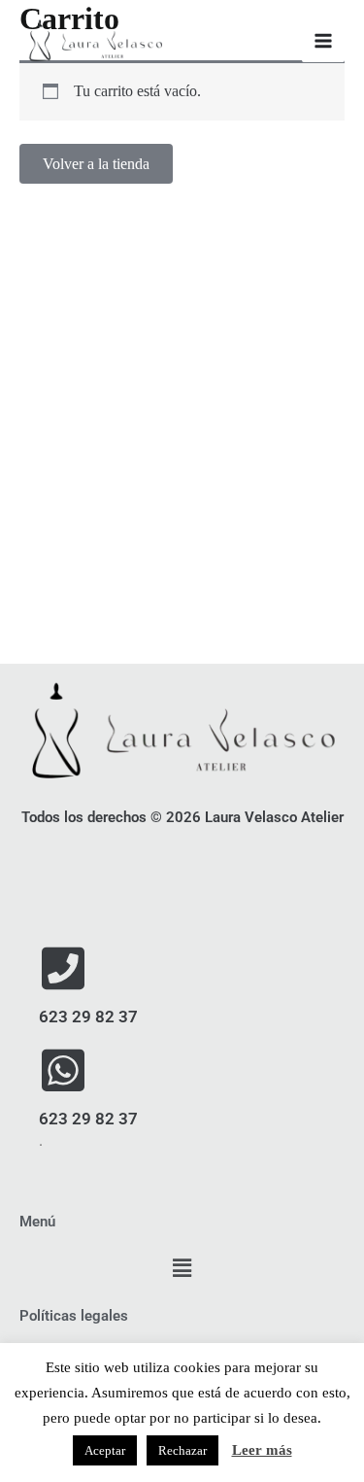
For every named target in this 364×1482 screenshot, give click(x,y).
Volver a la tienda (96, 163)
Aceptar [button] (104, 1450)
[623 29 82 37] (63, 968)
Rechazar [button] (182, 1450)
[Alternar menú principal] (323, 40)
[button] (181, 1269)
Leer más (262, 1450)
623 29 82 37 (88, 1016)
